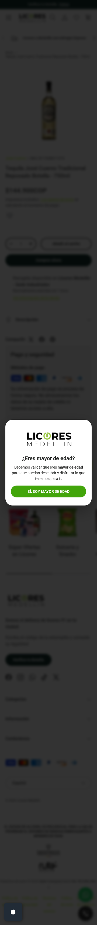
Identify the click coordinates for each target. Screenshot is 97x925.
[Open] (13, 912)
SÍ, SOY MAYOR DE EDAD (48, 491)
